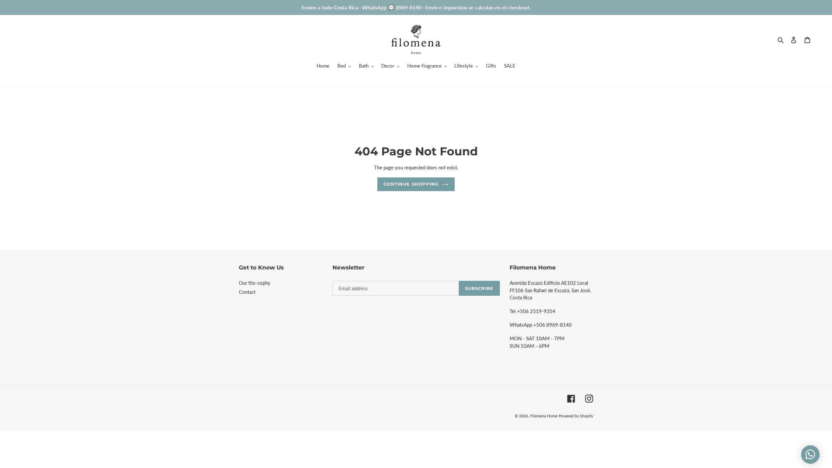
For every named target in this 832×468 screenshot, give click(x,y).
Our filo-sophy (254, 283)
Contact (247, 292)
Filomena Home (543, 415)
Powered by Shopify (576, 415)
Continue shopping (411, 184)
